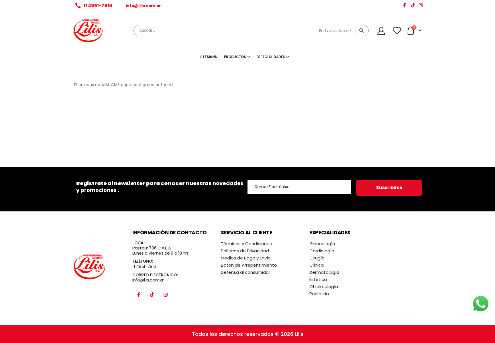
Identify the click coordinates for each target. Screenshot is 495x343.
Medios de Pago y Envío (246, 258)
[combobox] (251, 30)
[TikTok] (413, 6)
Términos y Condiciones (246, 244)
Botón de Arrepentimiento (249, 265)
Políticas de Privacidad (245, 251)
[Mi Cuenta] (381, 31)
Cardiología (321, 251)
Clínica (316, 265)
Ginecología (322, 244)
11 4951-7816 (144, 266)
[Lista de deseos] (397, 31)
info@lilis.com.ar (143, 6)
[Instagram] (421, 6)
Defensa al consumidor (245, 272)
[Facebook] (404, 6)
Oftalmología (323, 286)
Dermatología (324, 272)
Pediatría (319, 294)
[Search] (361, 30)
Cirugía (317, 258)
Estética (318, 279)
